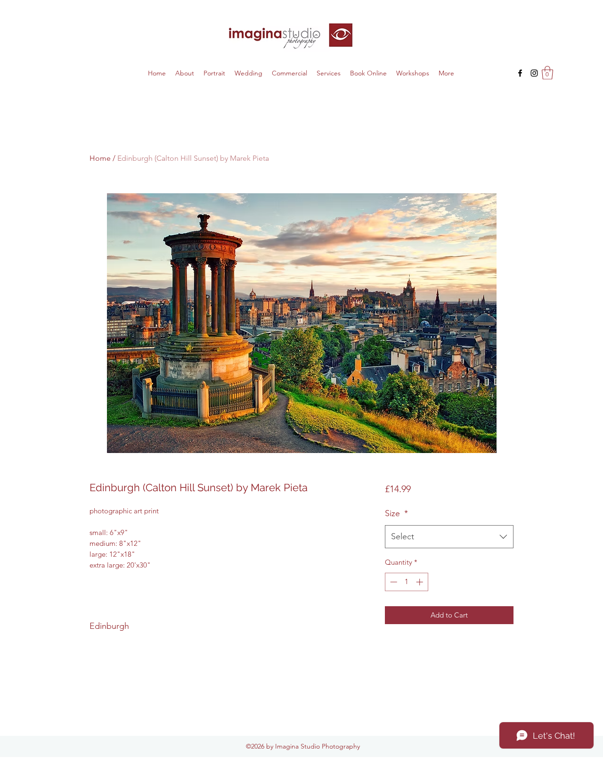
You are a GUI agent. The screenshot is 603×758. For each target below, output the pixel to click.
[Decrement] (392, 582)
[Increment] (420, 582)
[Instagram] (534, 73)
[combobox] (449, 537)
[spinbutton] (406, 582)
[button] (547, 73)
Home (100, 158)
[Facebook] (520, 73)
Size (396, 513)
